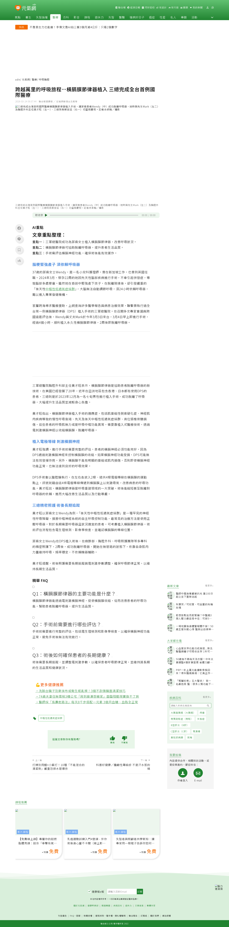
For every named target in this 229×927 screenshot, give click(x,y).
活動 (194, 17)
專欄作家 (151, 906)
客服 (78, 915)
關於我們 (154, 916)
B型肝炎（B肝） (180, 725)
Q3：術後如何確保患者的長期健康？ (71, 654)
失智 (111, 17)
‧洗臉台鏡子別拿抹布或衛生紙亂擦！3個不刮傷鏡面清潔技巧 (81, 690)
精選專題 (106, 906)
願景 (185, 7)
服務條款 (99, 915)
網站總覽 (166, 916)
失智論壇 (42, 17)
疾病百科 (117, 906)
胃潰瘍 (196, 731)
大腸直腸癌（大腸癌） (183, 712)
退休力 (99, 17)
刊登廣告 (62, 916)
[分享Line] (19, 239)
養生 (28, 17)
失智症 (201, 718)
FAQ (72, 915)
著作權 (109, 915)
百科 (66, 17)
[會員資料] (207, 7)
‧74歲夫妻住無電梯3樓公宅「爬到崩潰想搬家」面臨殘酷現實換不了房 (87, 696)
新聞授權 (88, 916)
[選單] (212, 7)
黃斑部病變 (177, 737)
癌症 (152, 17)
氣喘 (189, 737)
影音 (77, 17)
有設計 (163, 7)
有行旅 (175, 7)
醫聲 (122, 17)
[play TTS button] (46, 215)
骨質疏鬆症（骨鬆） (182, 718)
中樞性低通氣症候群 (60, 289)
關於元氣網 (79, 906)
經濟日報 (135, 7)
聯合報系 (133, 916)
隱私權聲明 (120, 915)
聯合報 (122, 7)
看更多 (209, 585)
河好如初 (149, 7)
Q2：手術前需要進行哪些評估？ (66, 624)
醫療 (55, 17)
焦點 (18, 17)
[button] (212, 17)
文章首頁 (139, 906)
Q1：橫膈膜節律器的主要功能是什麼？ (74, 593)
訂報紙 (144, 916)
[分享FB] (19, 228)
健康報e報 (98, 891)
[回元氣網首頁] (29, 7)
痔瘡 (202, 712)
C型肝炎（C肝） (180, 731)
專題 (184, 17)
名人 (173, 17)
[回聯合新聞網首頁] (18, 8)
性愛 (163, 17)
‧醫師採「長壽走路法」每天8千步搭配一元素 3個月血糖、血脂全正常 (87, 702)
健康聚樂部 (93, 906)
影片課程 (23, 832)
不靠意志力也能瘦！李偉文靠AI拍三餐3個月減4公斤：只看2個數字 (73, 27)
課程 (87, 17)
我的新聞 (197, 7)
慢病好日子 (137, 17)
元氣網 (26, 79)
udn (17, 79)
